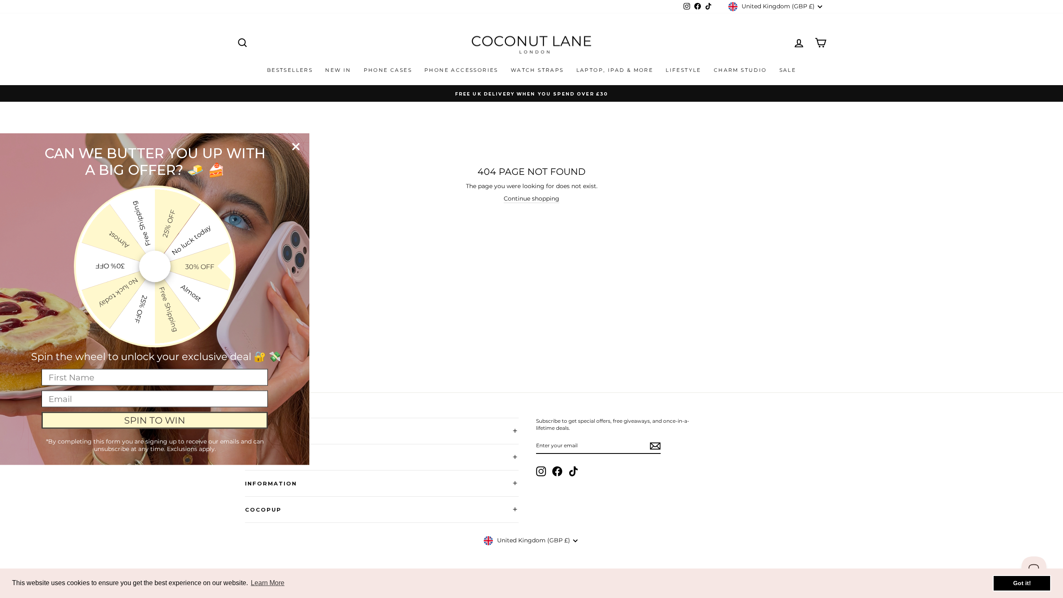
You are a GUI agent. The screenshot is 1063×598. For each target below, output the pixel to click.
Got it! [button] (1022, 583)
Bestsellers (290, 70)
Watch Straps (537, 70)
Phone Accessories (461, 70)
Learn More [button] (267, 582)
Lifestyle (683, 70)
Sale (787, 70)
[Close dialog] (296, 147)
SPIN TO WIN (154, 420)
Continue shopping (531, 198)
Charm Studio (740, 70)
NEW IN (338, 70)
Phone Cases (388, 70)
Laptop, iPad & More (615, 70)
